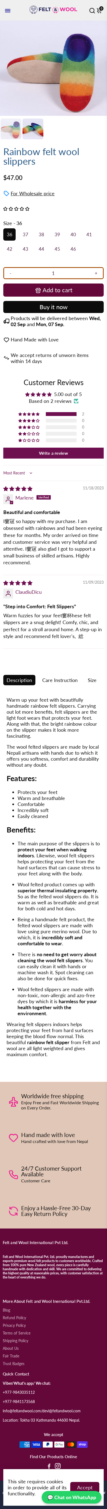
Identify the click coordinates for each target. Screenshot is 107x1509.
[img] (17, 489)
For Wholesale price (33, 193)
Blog (6, 1310)
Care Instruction (60, 680)
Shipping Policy (15, 1341)
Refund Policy (14, 1318)
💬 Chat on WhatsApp (71, 1497)
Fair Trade (11, 1356)
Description (19, 680)
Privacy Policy (14, 1325)
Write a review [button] (53, 453)
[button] (29, 414)
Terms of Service (16, 1333)
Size (92, 680)
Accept (84, 1487)
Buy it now (53, 307)
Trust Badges (13, 1364)
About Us (11, 1348)
